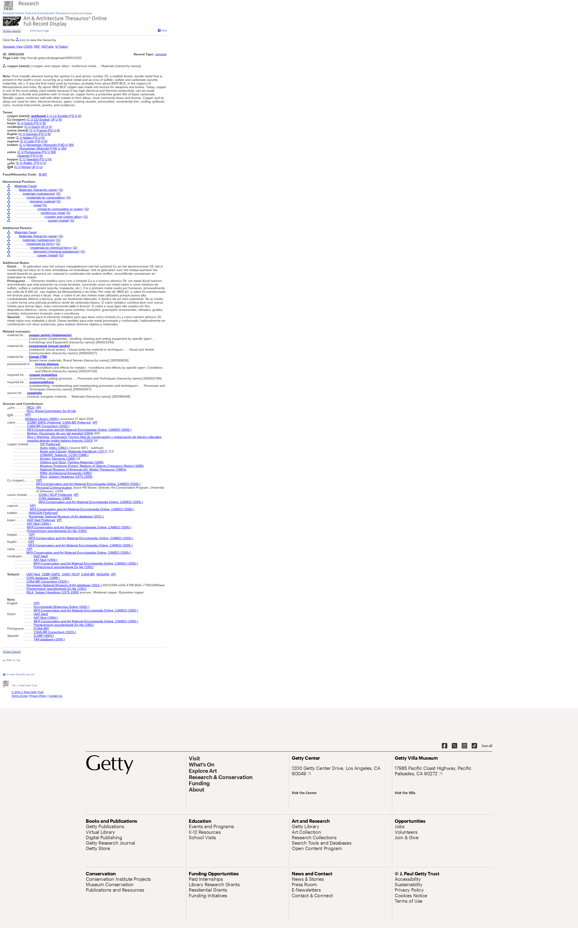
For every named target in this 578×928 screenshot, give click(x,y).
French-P (43, 130)
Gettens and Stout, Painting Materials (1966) (72, 462)
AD (62, 145)
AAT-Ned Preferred (41, 520)
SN (71, 145)
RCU (31, 407)
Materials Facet (25, 186)
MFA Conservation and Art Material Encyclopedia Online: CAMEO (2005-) (79, 429)
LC (55, 116)
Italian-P (28, 137)
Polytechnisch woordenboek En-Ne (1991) (57, 531)
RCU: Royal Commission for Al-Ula (51, 411)
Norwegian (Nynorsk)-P (42, 145)
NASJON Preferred (43, 513)
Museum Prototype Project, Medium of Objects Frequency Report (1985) (92, 466)
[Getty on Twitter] (454, 746)
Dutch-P (29, 123)
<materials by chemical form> (51, 247)
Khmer (26, 167)
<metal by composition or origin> (60, 209)
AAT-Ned (40, 556)
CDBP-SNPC (51, 574)
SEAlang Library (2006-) (42, 419)
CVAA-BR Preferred (77, 422)
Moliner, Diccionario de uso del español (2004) (60, 433)
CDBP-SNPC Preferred (44, 422)
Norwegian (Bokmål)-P (36, 148)
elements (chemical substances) (56, 251)
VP (38, 407)
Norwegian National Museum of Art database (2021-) (66, 516)
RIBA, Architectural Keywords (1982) (66, 473)
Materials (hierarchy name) (38, 190)
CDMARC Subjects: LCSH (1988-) (64, 455)
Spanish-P (25, 155)
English (45, 119)
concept (160, 54)
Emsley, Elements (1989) (58, 458)
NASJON (102, 574)
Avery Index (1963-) (54, 448)
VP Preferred (50, 444)
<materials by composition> (45, 197)
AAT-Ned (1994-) (39, 523)
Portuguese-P (34, 152)
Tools (28, 13)
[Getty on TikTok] (474, 746)
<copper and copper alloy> (63, 216)
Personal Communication (54, 487)
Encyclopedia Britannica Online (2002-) (61, 607)
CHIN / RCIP (70, 574)
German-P (33, 134)
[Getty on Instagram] (464, 746)
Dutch (36, 127)
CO (36, 119)
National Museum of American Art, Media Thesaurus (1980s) (83, 469)
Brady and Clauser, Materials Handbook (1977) (73, 451)
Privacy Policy (38, 696)
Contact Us (55, 696)
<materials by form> (40, 244)
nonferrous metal (53, 213)
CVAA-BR (88, 574)
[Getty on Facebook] (444, 746)
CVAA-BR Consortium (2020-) (48, 426)
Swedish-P (33, 159)
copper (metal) (58, 220)
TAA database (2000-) (49, 639)
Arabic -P (29, 163)
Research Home (13, 13)
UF (53, 119)
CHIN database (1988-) (55, 498)
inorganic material (42, 201)
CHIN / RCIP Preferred (56, 495)
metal (37, 205)
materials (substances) (39, 193)
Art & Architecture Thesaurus (51, 13)
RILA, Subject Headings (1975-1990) (66, 476)
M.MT (43, 174)
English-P (64, 116)
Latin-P (32, 141)
